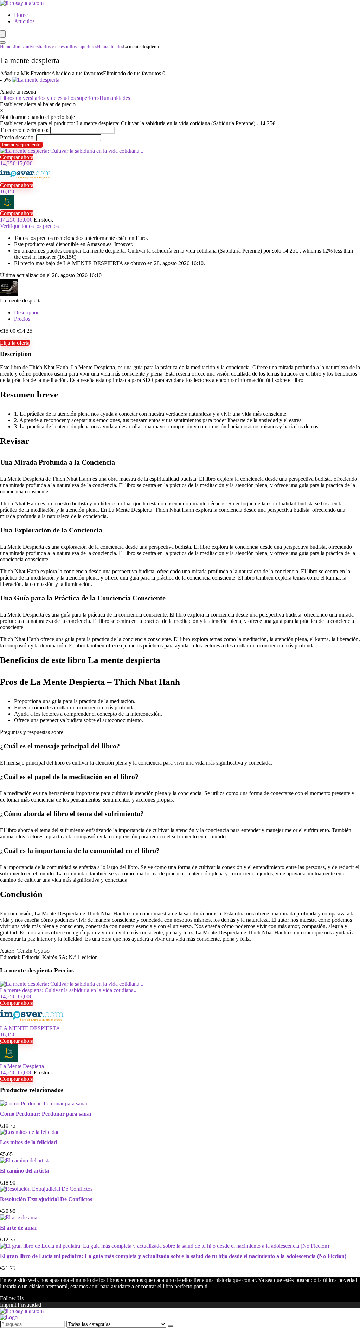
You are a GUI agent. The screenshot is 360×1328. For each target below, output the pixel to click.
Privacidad (29, 1305)
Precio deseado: (17, 137)
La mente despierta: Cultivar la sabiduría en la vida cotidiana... (69, 990)
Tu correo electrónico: (24, 130)
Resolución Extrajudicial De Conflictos (46, 1199)
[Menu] (3, 34)
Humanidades (110, 46)
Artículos (24, 21)
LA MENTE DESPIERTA (30, 1028)
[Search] (3, 43)
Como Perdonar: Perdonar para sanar (46, 1114)
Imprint (8, 1305)
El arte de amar (18, 1228)
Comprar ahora (16, 157)
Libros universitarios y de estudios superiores (54, 46)
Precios (22, 319)
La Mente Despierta (22, 1066)
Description (27, 312)
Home (21, 15)
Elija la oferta (15, 343)
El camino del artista (24, 1171)
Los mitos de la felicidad (28, 1142)
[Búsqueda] (170, 1326)
